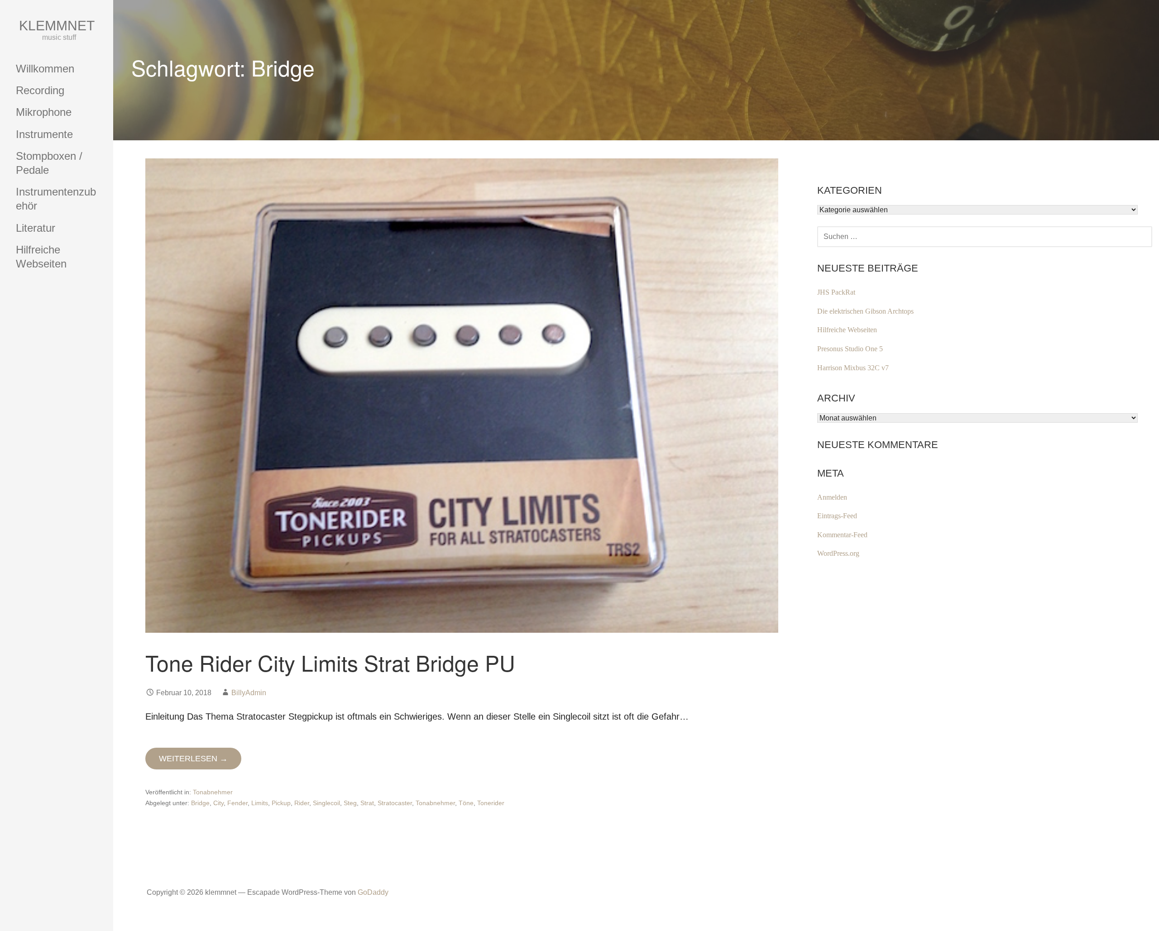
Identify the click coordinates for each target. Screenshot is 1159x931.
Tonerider (490, 803)
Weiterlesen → (193, 758)
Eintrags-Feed (837, 516)
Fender (237, 803)
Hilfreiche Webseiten (41, 256)
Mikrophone (44, 112)
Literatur (35, 228)
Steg (350, 803)
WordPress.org (838, 553)
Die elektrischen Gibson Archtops (865, 311)
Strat (367, 803)
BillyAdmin (248, 693)
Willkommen (45, 68)
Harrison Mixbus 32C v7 (853, 368)
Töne (466, 803)
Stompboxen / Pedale (49, 163)
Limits (259, 803)
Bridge (200, 803)
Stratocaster (395, 803)
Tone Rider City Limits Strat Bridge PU (330, 662)
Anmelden (832, 497)
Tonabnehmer (213, 792)
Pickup (281, 803)
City (218, 803)
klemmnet (57, 25)
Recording (40, 90)
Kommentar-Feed (842, 535)
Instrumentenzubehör (56, 199)
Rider (301, 803)
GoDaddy (373, 892)
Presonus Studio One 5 (850, 349)
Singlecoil (326, 803)
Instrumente (44, 134)
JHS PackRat (836, 292)
